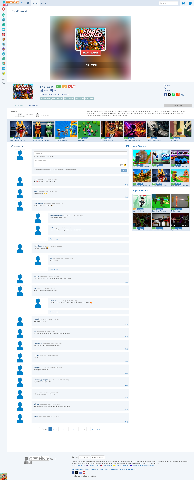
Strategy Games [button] (45, 98)
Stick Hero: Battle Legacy (132, 140)
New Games (139, 146)
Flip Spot (155, 167)
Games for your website (82, 469)
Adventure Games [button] (57, 98)
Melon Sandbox (176, 211)
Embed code (178, 105)
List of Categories (80, 465)
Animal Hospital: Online (17, 140)
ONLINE (36, 3)
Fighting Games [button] (69, 98)
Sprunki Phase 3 (176, 230)
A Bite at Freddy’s (107, 140)
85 (88, 429)
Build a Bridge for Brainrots (180, 185)
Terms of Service (124, 469)
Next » (98, 429)
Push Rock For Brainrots (141, 167)
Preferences (95, 469)
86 (92, 429)
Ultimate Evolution (61, 140)
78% (58, 87)
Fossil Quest (174, 140)
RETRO (44, 3)
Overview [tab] (19, 105)
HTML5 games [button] (79, 98)
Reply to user (54, 239)
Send (124, 170)
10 (80, 429)
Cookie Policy (114, 469)
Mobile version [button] (98, 457)
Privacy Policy (104, 469)
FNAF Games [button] (89, 98)
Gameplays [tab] (34, 105)
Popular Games (140, 190)
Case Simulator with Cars (179, 167)
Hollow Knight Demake (154, 140)
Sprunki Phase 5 (157, 230)
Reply (126, 185)
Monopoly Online (138, 211)
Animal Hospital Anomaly (41, 140)
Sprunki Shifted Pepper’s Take (143, 230)
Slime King (81, 140)
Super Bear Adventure (159, 211)
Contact (133, 469)
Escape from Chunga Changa (142, 185)
